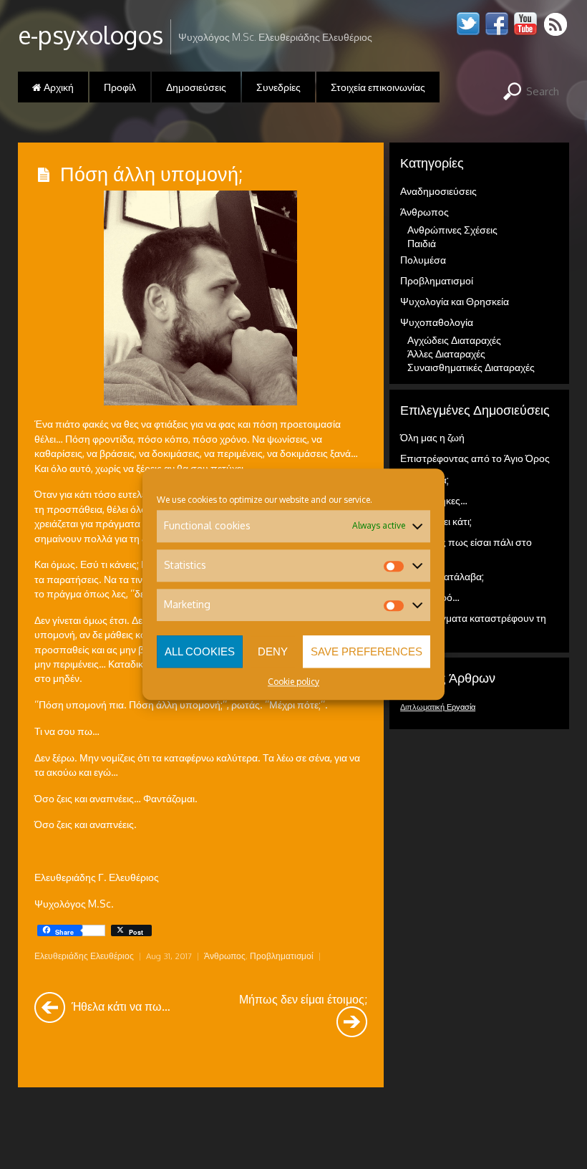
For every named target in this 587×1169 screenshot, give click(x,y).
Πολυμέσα (423, 260)
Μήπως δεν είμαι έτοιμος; (303, 999)
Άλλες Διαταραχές (446, 353)
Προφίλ (120, 87)
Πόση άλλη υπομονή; (151, 173)
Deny (273, 651)
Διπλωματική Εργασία (437, 707)
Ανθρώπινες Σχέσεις (452, 229)
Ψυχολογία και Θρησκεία (454, 301)
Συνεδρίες (278, 87)
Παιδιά (421, 243)
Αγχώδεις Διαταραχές (454, 340)
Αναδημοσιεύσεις (438, 191)
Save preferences (366, 651)
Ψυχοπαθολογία (436, 322)
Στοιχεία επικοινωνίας (378, 87)
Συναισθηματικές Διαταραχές (471, 367)
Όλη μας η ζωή (432, 437)
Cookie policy (293, 681)
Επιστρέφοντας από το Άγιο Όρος (475, 458)
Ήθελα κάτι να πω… (119, 1006)
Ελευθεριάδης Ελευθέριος (84, 956)
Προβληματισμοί (282, 956)
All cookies (200, 651)
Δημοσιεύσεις (196, 87)
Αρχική (58, 87)
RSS (556, 24)
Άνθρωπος (225, 956)
